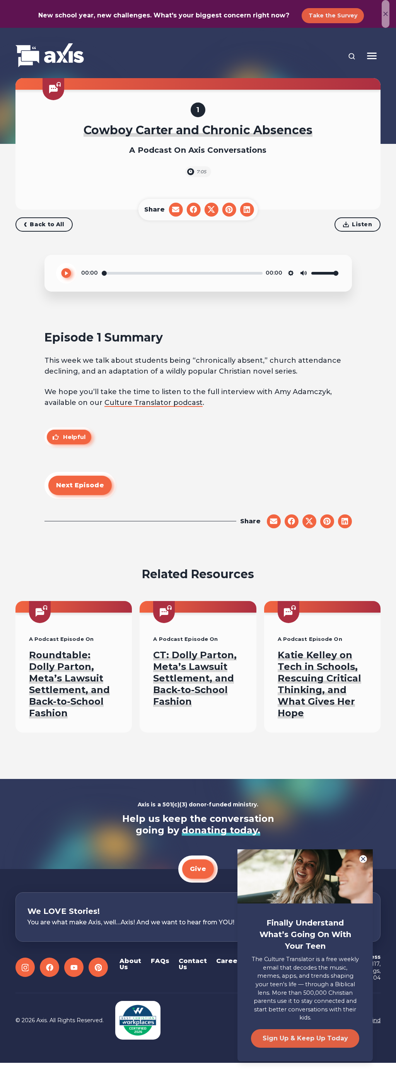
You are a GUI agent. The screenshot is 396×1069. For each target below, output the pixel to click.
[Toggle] (372, 56)
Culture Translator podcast (153, 402)
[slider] (182, 273)
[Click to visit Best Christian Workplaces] (138, 1020)
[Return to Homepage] (49, 55)
